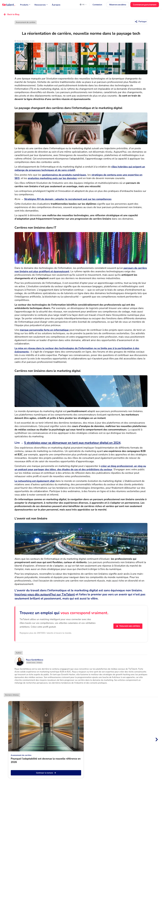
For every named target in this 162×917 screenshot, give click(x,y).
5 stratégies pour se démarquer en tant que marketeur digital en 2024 (72, 443)
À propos (56, 4)
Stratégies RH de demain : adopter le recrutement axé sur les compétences (68, 199)
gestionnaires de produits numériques (64, 175)
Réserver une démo (117, 4)
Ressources (40, 4)
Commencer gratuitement (144, 4)
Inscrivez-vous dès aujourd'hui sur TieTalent (45, 594)
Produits (24, 4)
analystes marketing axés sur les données (52, 178)
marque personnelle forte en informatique (44, 330)
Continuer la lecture (44, 773)
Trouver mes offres (129, 626)
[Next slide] (156, 739)
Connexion (97, 4)
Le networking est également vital (35, 481)
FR (83, 5)
